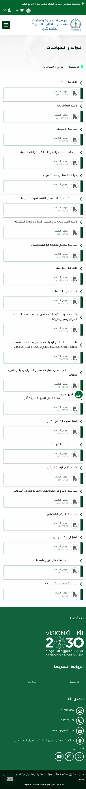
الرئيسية (74, 67)
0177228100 (67, 710)
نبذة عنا (32, 682)
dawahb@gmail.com (62, 730)
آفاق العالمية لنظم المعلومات (36, 785)
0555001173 (67, 720)
